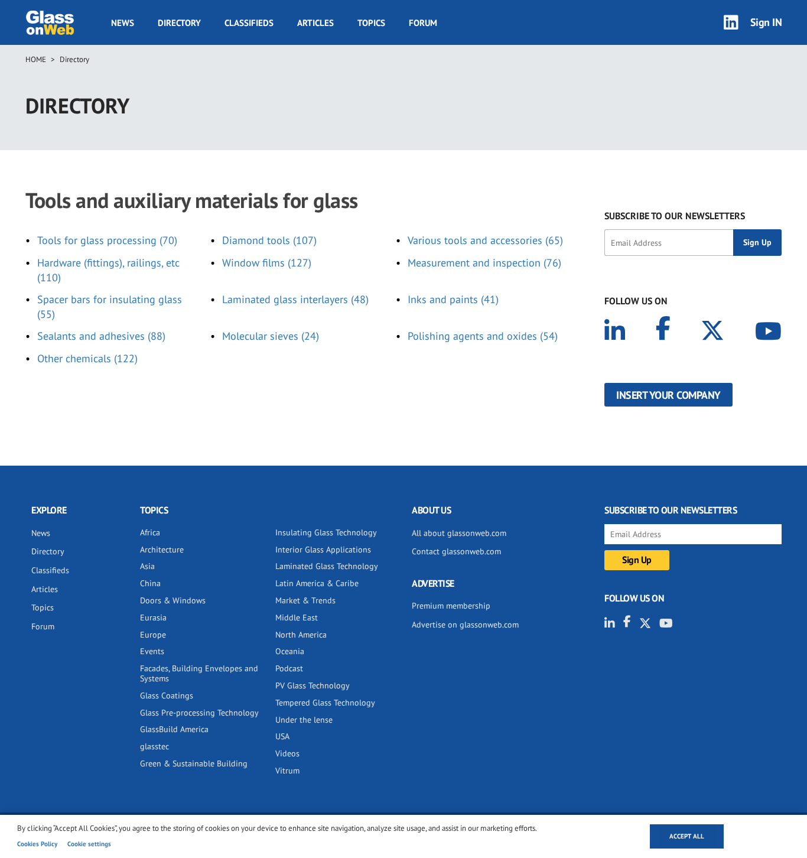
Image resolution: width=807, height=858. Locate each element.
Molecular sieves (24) (270, 336)
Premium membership (451, 605)
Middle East (296, 617)
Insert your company (668, 395)
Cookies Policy (37, 844)
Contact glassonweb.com (456, 551)
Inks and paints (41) (453, 299)
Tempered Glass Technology (325, 702)
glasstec (154, 746)
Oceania (289, 651)
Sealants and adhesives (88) (101, 336)
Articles (315, 22)
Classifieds (249, 22)
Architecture (162, 549)
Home (35, 59)
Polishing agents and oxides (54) (483, 336)
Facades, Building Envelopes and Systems (199, 673)
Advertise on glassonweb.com (465, 624)
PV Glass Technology (312, 685)
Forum (423, 22)
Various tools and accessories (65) (485, 240)
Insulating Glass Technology (326, 532)
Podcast (289, 668)
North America (301, 634)
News (122, 22)
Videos (287, 753)
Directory (179, 22)
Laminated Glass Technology (326, 566)
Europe (153, 634)
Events (152, 651)
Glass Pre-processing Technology (199, 712)
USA (282, 736)
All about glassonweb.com (459, 533)
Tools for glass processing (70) (107, 240)
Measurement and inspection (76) (484, 262)
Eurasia (153, 617)
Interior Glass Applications (323, 549)
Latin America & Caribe (317, 583)
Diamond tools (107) (269, 240)
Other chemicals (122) (87, 358)
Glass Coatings (166, 695)
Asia (147, 566)
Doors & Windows (173, 600)
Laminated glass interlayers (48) (295, 299)
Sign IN (766, 22)
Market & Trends (305, 600)
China (150, 583)
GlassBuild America (174, 729)
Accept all (686, 836)
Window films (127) (266, 262)
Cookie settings (89, 844)
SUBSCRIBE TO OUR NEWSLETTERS (674, 216)
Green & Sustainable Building (194, 763)
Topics (371, 22)
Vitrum (287, 770)
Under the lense (304, 719)
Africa (150, 532)
